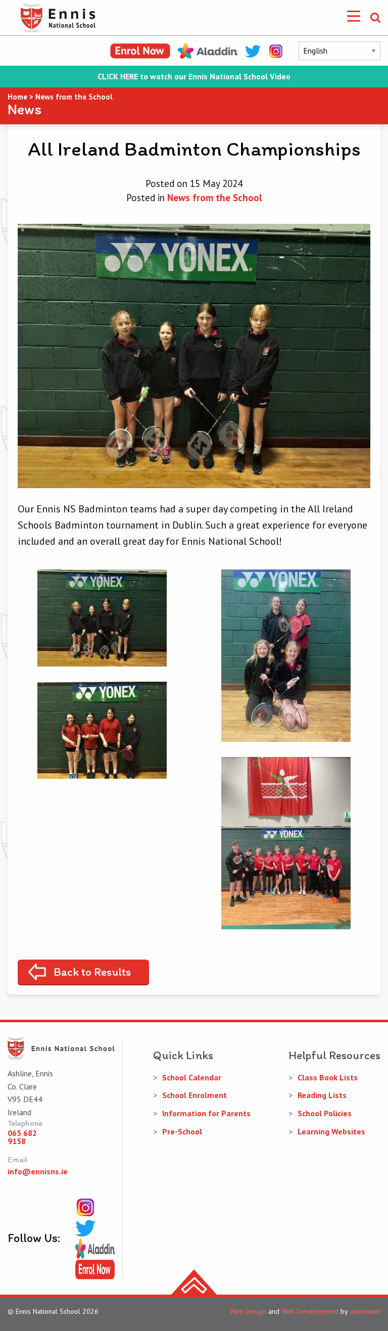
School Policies (325, 1113)
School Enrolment (194, 1095)
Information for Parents (206, 1113)
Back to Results (92, 972)
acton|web (365, 1311)
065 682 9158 (22, 1137)
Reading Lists (322, 1095)
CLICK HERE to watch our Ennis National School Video (194, 76)
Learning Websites (331, 1131)
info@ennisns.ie (38, 1171)
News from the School (214, 198)
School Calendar (191, 1077)
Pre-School (182, 1131)
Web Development (309, 1311)
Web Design (248, 1311)
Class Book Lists (328, 1077)
